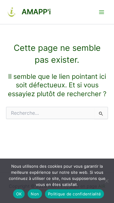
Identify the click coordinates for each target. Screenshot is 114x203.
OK (19, 193)
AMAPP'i (36, 11)
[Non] (106, 181)
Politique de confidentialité (74, 193)
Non (35, 193)
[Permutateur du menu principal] (101, 12)
